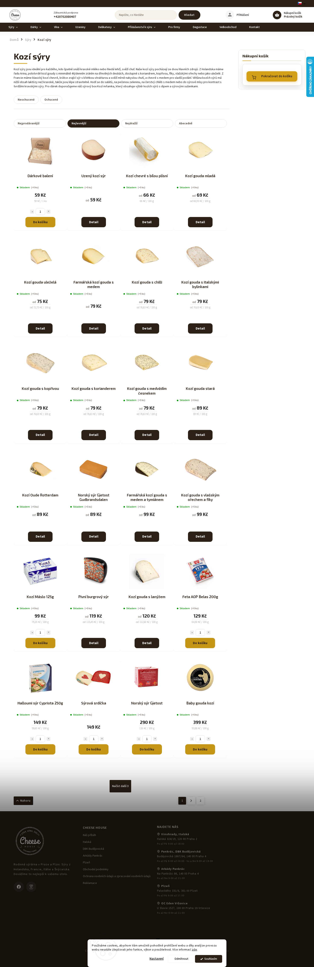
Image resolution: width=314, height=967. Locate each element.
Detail (93, 222)
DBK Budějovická (93, 849)
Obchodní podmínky (96, 869)
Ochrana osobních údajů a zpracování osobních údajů (117, 876)
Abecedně (185, 123)
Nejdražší (131, 123)
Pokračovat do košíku (276, 76)
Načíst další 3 (120, 786)
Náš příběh (89, 835)
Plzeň (86, 862)
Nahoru (25, 801)
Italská (87, 842)
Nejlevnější (79, 123)
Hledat (189, 15)
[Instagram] (31, 887)
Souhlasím (210, 959)
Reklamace (90, 883)
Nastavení (157, 959)
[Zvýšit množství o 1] (48, 212)
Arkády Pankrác (93, 856)
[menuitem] (16, 27)
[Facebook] (19, 887)
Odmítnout (181, 959)
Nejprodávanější (29, 123)
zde (194, 950)
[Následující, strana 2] (191, 801)
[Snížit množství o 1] (32, 212)
